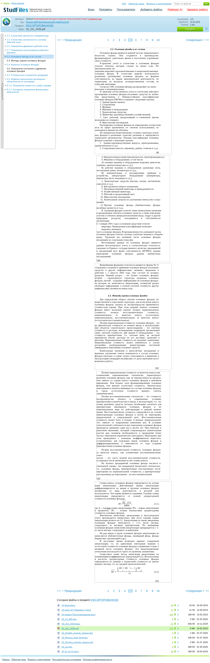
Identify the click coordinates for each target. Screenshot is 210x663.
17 (172, 610)
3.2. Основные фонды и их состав (24, 56)
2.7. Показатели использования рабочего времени (27, 51)
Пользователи (126, 9)
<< (59, 40)
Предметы (105, 9)
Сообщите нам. (95, 19)
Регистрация (18, 3)
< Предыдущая (72, 40)
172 (171, 628)
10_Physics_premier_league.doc (77, 642)
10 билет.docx (68, 605)
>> (207, 40)
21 (172, 624)
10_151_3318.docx (70, 624)
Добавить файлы (151, 9)
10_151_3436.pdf (70, 628)
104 (171, 614)
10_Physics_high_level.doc (74, 637)
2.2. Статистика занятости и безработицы (28, 35)
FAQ (124, 3)
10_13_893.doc (69, 619)
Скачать (190, 29)
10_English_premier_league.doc (77, 633)
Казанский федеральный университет (47, 22)
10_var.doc (66, 647)
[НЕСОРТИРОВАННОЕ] (39, 25)
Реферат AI (175, 9)
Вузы (91, 9)
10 (158, 40)
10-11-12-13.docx (70, 651)
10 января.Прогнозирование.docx (78, 614)
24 (172, 605)
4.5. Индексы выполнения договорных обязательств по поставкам (26, 80)
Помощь (6, 659)
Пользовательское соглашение (66, 659)
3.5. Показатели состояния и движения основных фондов (26, 69)
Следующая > (195, 40)
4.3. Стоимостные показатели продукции (27, 75)
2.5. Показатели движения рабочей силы (27, 46)
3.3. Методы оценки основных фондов (26, 60)
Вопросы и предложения (159, 3)
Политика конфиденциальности (97, 659)
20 (172, 651)
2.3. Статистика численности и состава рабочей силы (26, 40)
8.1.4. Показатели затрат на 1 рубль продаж (29, 85)
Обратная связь (136, 3)
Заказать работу (197, 9)
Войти (7, 3)
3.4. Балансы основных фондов (23, 64)
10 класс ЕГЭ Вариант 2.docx (76, 610)
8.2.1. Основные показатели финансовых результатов (28, 90)
